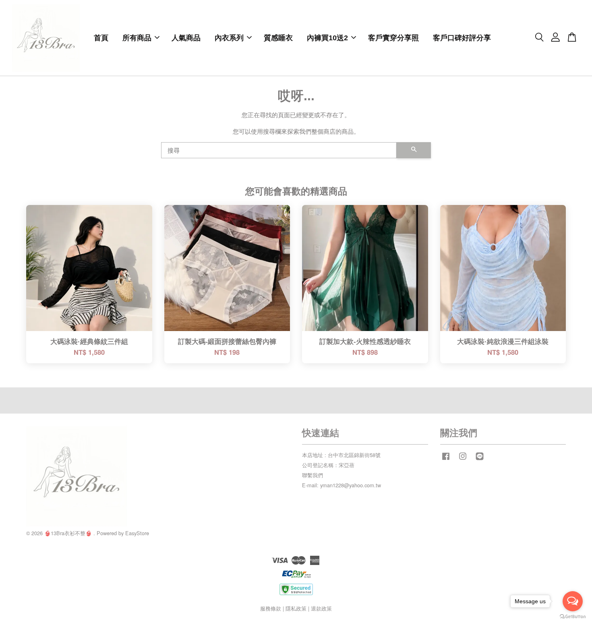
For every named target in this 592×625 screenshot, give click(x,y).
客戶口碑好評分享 (462, 38)
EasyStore (137, 533)
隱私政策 (296, 608)
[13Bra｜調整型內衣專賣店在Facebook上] (445, 460)
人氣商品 (186, 38)
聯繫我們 (312, 475)
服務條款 (270, 608)
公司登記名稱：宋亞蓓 (328, 465)
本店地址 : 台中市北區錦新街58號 (341, 455)
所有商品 (136, 38)
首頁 (101, 38)
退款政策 (321, 608)
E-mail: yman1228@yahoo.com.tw (341, 485)
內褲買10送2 (327, 38)
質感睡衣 (278, 38)
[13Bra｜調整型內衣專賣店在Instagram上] (462, 460)
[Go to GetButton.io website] (573, 616)
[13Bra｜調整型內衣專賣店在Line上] (479, 460)
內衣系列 (229, 38)
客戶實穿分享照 (393, 38)
